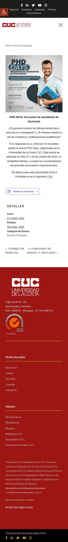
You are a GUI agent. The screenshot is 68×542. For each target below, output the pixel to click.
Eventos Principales (17, 235)
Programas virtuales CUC (20, 445)
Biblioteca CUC (14, 434)
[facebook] (22, 5)
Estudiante (27, 9)
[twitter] (33, 5)
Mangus (10, 428)
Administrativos (34, 13)
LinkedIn (10, 384)
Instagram (11, 390)
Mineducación (14, 417)
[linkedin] (27, 5)
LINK (50, 176)
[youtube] (39, 5)
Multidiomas (12, 422)
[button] (4, 12)
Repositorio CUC (15, 439)
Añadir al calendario (23, 191)
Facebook (11, 367)
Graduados (40, 9)
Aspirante (14, 9)
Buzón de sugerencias (19, 507)
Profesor (52, 9)
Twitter (10, 373)
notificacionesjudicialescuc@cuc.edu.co (24, 492)
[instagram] (45, 5)
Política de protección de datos (20, 500)
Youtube (10, 378)
